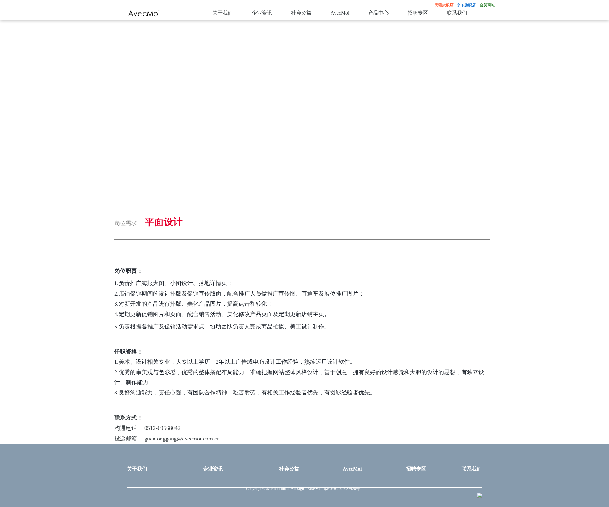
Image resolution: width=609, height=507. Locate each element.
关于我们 (223, 13)
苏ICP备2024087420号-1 (343, 489)
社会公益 (301, 13)
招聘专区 (418, 13)
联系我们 (457, 13)
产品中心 (378, 13)
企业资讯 (262, 13)
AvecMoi (340, 13)
